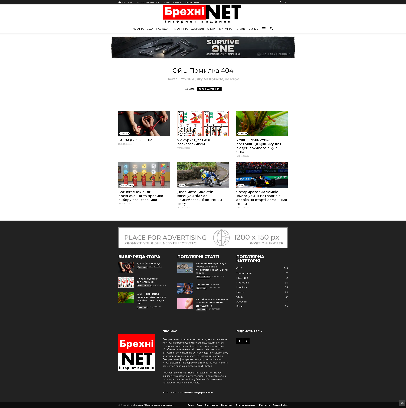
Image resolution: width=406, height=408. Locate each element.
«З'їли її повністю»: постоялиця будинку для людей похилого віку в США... (258, 146)
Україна (138, 28)
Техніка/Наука (244, 273)
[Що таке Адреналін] (185, 288)
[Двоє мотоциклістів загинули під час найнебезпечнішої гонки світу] (203, 175)
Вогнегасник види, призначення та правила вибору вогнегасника (140, 196)
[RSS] (285, 2)
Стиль (241, 28)
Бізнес (253, 28)
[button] (264, 29)
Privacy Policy (280, 405)
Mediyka (138, 405)
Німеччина (179, 28)
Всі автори (227, 405)
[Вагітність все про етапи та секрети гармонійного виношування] (185, 303)
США (150, 28)
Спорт (211, 28)
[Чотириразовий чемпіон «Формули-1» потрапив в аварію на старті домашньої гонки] (262, 175)
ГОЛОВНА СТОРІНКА (209, 89)
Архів (191, 405)
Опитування (211, 405)
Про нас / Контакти (172, 2)
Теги (199, 405)
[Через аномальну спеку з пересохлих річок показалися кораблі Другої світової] (185, 267)
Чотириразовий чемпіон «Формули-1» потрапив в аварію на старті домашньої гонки (261, 198)
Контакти (264, 405)
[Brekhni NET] (203, 15)
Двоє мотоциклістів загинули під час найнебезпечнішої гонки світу (199, 198)
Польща (162, 28)
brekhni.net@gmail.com (198, 392)
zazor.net (168, 405)
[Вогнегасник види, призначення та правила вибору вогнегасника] (144, 175)
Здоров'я (197, 28)
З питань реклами (192, 2)
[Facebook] (280, 2)
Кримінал (226, 28)
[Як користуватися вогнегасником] (203, 123)
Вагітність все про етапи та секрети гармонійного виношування (212, 302)
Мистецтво (242, 282)
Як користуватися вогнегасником (193, 142)
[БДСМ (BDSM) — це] (144, 123)
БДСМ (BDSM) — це (135, 140)
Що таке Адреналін (207, 284)
